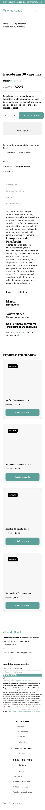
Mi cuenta (22, 753)
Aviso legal (17, 776)
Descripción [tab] (11, 184)
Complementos (19, 23)
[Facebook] (17, 171)
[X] (22, 171)
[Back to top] (26, 804)
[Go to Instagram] (8, 658)
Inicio (5, 23)
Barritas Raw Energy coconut (18, 593)
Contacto (22, 765)
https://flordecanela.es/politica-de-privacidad (26, 711)
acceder (16, 332)
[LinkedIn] (28, 171)
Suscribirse (10, 675)
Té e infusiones (22, 742)
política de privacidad (24, 681)
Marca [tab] (9, 197)
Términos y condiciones (22, 792)
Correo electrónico (12, 668)
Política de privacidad (21, 782)
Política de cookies (20, 787)
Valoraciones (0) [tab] (14, 203)
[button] (23, 412)
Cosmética (20, 737)
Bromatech (15, 81)
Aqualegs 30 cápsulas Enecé (17, 529)
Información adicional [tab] (16, 191)
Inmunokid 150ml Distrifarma (18, 464)
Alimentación (21, 726)
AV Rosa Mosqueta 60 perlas (18, 400)
